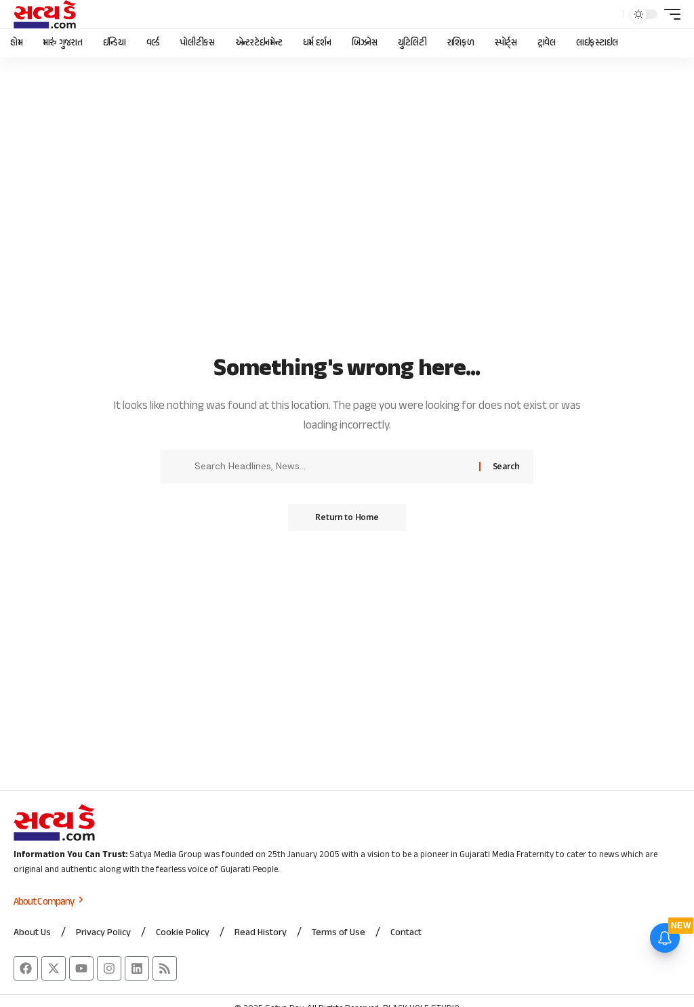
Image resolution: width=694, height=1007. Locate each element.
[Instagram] (109, 968)
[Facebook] (26, 968)
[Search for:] (331, 466)
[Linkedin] (137, 968)
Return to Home (346, 517)
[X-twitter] (53, 968)
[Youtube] (81, 968)
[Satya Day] (45, 14)
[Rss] (164, 968)
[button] (609, 14)
